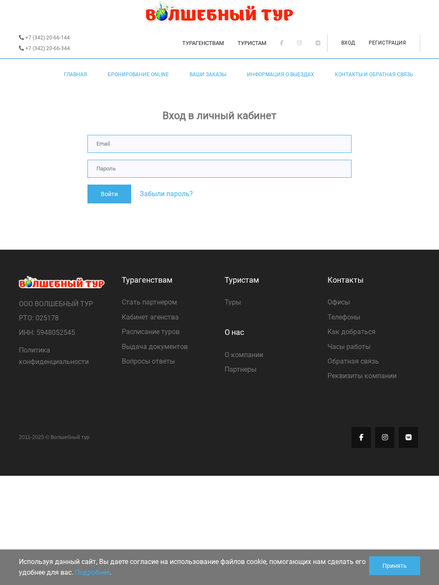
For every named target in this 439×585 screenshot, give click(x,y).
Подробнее (92, 572)
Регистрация (387, 43)
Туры (233, 302)
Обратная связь (353, 361)
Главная (75, 75)
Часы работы (349, 347)
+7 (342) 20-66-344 (47, 48)
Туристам (252, 43)
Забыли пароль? (166, 194)
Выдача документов (155, 347)
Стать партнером (149, 302)
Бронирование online (138, 75)
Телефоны (344, 317)
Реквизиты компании (362, 376)
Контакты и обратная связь (374, 75)
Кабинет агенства (150, 317)
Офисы (339, 302)
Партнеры (240, 369)
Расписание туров (151, 332)
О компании (244, 355)
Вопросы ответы (148, 361)
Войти (109, 194)
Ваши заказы (207, 75)
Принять (394, 565)
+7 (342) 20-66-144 (47, 38)
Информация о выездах (280, 75)
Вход (348, 43)
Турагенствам (203, 43)
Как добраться (352, 332)
